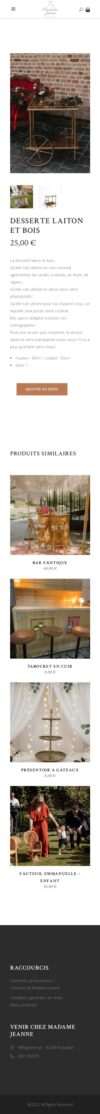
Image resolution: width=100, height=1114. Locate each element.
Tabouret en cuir (50, 666)
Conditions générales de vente (36, 997)
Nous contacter (23, 1004)
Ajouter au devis (42, 389)
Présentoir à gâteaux (50, 770)
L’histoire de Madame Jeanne (35, 987)
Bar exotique (50, 563)
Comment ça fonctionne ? (32, 980)
